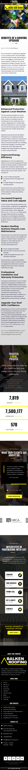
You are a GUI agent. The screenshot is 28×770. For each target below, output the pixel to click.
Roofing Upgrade (6, 334)
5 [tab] (20, 490)
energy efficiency (10, 332)
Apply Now (13, 632)
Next (27, 520)
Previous (1, 520)
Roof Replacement (10, 24)
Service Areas (7, 693)
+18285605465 (7, 736)
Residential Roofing (9, 707)
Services (5, 686)
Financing (6, 689)
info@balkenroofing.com (10, 740)
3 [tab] (13, 490)
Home (5, 682)
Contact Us (6, 697)
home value (19, 332)
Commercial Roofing (9, 709)
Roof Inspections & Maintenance (13, 711)
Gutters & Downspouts (10, 715)
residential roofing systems (14, 67)
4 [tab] (16, 490)
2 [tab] (10, 490)
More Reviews (13, 496)
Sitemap (5, 699)
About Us (6, 684)
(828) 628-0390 (15, 7)
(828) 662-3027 (18, 561)
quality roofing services (11, 212)
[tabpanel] (14, 474)
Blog (4, 695)
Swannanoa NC (16, 334)
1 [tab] (7, 490)
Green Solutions (8, 713)
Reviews (5, 691)
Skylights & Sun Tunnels (10, 717)
